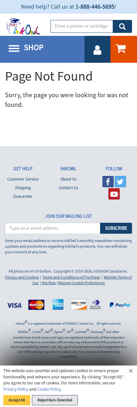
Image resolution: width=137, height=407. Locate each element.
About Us (68, 179)
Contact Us (68, 188)
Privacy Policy (15, 389)
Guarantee (22, 197)
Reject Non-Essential (55, 400)
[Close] (131, 372)
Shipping (23, 188)
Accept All (17, 400)
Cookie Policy (49, 389)
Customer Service (23, 179)
